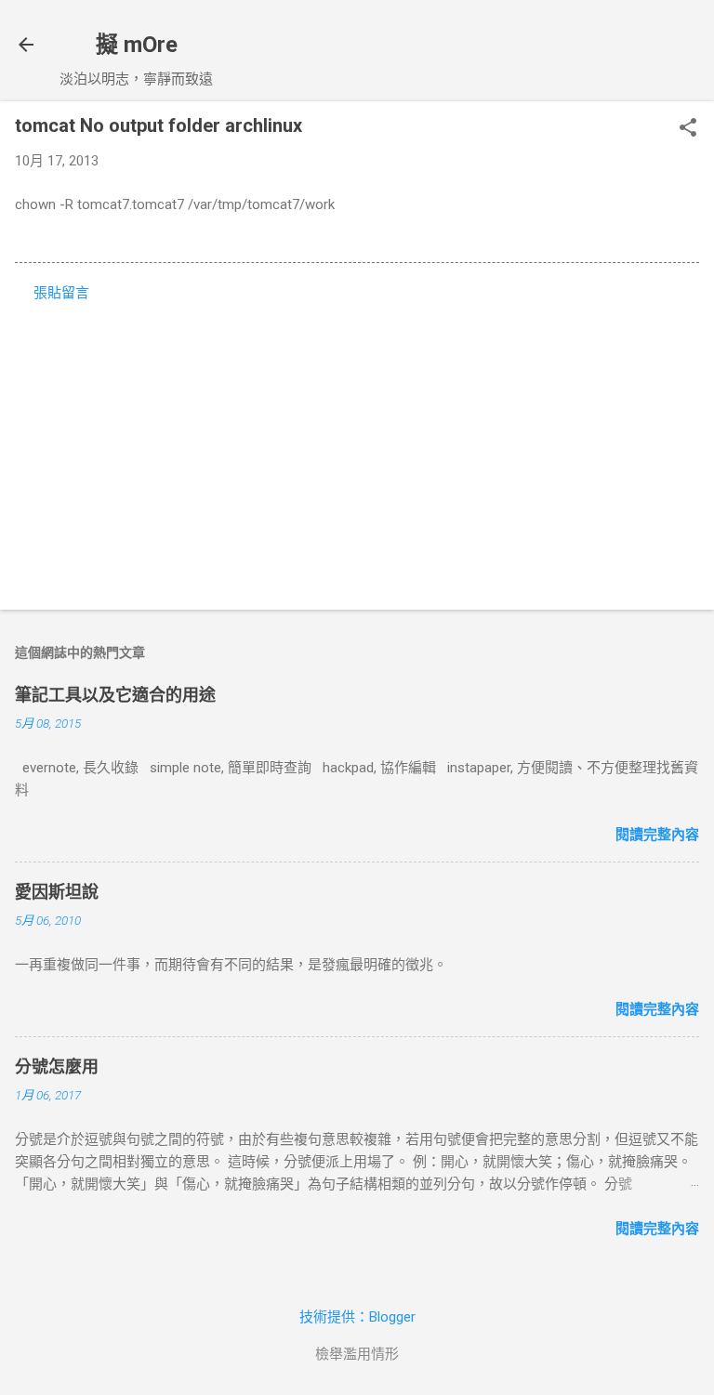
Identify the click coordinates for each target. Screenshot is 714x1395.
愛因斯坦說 (57, 891)
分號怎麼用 (57, 1066)
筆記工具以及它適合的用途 (115, 694)
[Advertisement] (357, 450)
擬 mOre (137, 45)
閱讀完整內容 (657, 834)
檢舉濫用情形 (357, 1354)
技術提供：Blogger (357, 1317)
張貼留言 (61, 292)
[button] (688, 129)
